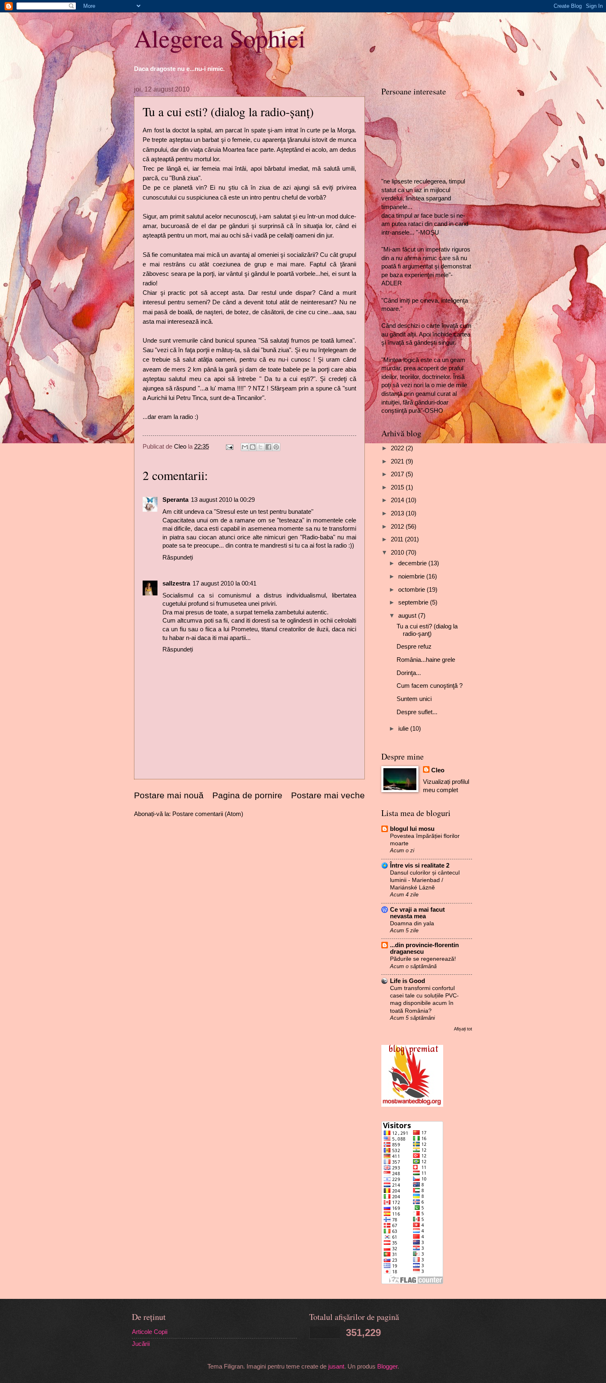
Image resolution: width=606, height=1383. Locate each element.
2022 (398, 448)
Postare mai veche (328, 795)
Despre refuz (414, 646)
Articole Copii (149, 1332)
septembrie (414, 602)
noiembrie (412, 576)
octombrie (412, 589)
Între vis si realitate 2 (419, 865)
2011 (398, 539)
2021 (398, 461)
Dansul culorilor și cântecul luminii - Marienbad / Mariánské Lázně (425, 880)
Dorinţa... (409, 673)
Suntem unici (414, 699)
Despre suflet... (417, 712)
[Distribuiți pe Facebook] (268, 447)
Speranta (175, 499)
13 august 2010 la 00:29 (223, 499)
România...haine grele (426, 659)
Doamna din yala (412, 923)
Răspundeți (177, 557)
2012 (398, 526)
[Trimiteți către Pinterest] (276, 447)
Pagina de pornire (247, 795)
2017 (398, 474)
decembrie (413, 563)
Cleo (437, 770)
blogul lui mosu (412, 829)
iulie (404, 728)
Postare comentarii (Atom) (207, 814)
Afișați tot (463, 1028)
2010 (398, 552)
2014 (398, 500)
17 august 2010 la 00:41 (224, 583)
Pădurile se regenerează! (423, 958)
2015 (398, 487)
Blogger (387, 1366)
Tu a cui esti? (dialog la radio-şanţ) (427, 630)
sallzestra (176, 583)
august (408, 615)
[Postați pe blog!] (253, 447)
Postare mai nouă (169, 795)
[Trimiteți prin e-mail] (245, 447)
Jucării (141, 1344)
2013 (398, 513)
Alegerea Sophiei (219, 37)
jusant (336, 1366)
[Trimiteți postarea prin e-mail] (229, 446)
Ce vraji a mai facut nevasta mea (417, 913)
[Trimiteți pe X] (260, 447)
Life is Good (407, 981)
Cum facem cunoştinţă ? (430, 685)
